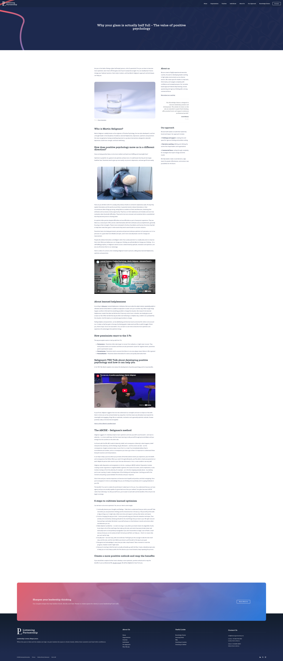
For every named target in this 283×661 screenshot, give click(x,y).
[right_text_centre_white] (9, 2)
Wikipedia (104, 306)
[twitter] (262, 657)
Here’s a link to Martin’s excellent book (105, 423)
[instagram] (265, 657)
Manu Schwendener (102, 120)
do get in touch (117, 563)
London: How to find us (234, 640)
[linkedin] (260, 657)
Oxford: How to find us (233, 646)
